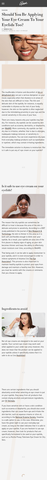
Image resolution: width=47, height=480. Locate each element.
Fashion (5, 10)
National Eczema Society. (26, 417)
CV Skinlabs (10, 401)
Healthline (20, 355)
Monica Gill (8, 29)
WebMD (8, 128)
